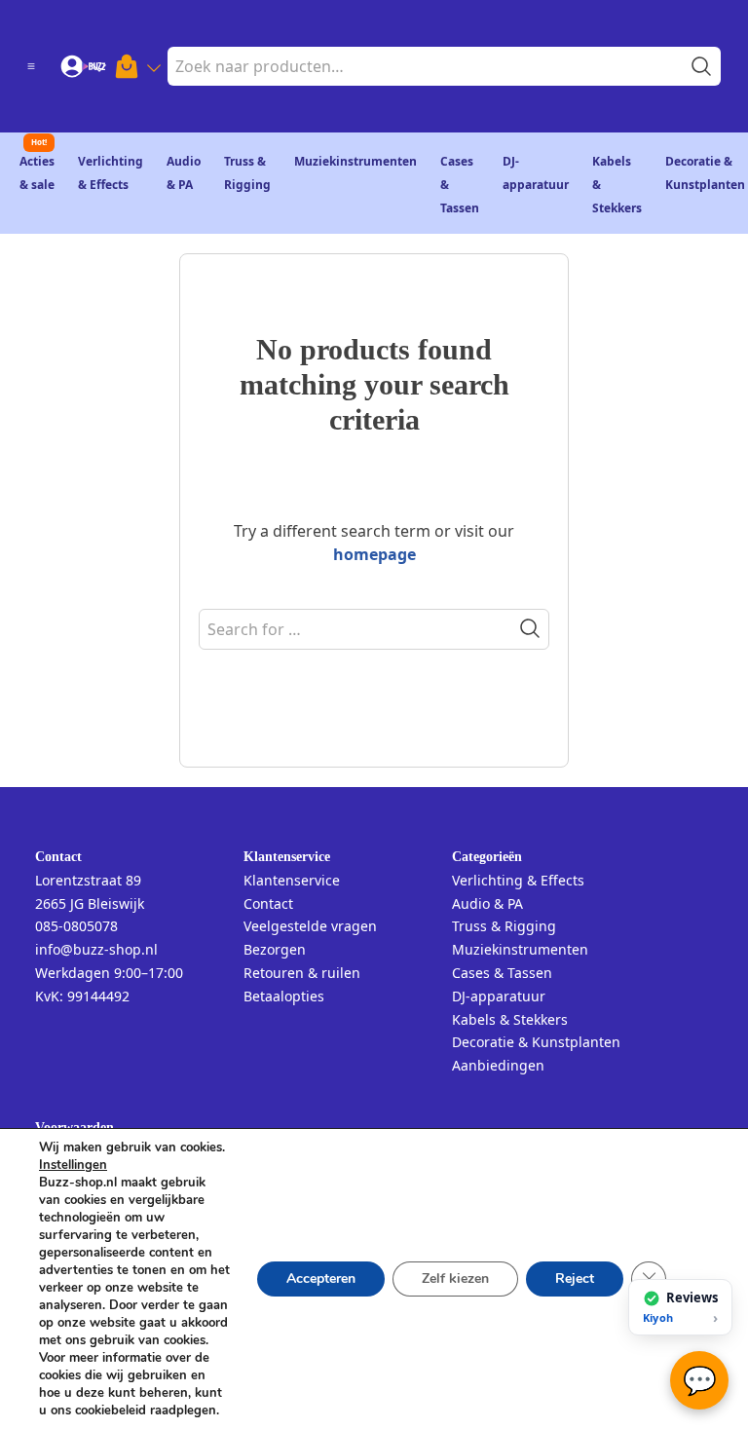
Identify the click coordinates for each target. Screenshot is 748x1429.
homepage (374, 554)
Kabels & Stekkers (510, 1019)
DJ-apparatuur (498, 996)
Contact (268, 903)
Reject (574, 1278)
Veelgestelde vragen (310, 926)
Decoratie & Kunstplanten (536, 1042)
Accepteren (320, 1278)
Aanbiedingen (498, 1065)
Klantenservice (291, 880)
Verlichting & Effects (518, 880)
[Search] (529, 628)
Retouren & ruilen (301, 972)
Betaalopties (283, 996)
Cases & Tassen (502, 972)
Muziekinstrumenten (355, 161)
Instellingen (73, 1165)
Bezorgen (274, 949)
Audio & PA (487, 903)
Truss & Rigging (504, 926)
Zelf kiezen (455, 1278)
